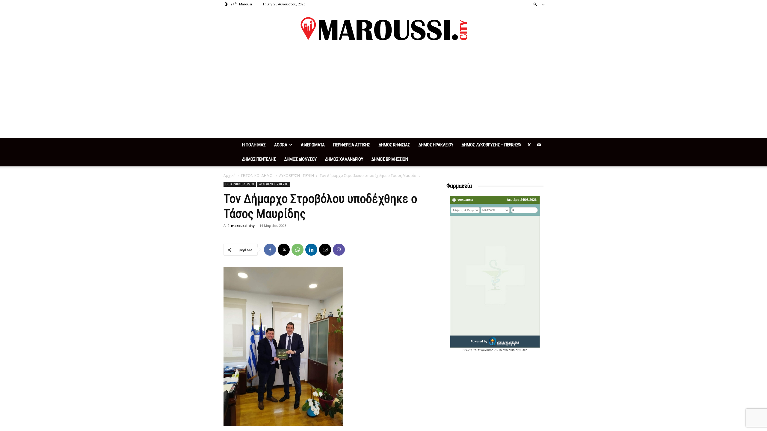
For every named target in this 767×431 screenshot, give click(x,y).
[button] (537, 4)
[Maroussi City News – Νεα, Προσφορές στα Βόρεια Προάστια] (383, 28)
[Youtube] (539, 145)
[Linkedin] (311, 250)
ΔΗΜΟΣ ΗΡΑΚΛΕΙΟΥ (436, 145)
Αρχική (229, 175)
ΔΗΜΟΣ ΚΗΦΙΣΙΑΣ (394, 145)
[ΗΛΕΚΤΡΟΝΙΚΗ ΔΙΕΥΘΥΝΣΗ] (325, 250)
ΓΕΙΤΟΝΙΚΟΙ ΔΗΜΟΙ (257, 175)
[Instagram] (519, 145)
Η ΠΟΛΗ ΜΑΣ (254, 145)
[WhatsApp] (298, 250)
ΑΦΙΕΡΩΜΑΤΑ (313, 145)
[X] (529, 145)
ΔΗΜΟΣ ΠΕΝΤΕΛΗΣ (259, 159)
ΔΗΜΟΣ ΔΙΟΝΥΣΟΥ (300, 159)
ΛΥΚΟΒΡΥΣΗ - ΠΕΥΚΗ (296, 175)
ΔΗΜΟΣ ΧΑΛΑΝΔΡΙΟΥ (344, 159)
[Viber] (339, 250)
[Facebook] (509, 145)
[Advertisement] (383, 93)
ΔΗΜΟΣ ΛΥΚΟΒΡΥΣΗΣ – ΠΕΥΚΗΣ (490, 145)
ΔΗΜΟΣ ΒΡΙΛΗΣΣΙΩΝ (390, 159)
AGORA (280, 145)
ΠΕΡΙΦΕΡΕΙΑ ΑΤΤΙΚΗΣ (351, 145)
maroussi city (243, 225)
